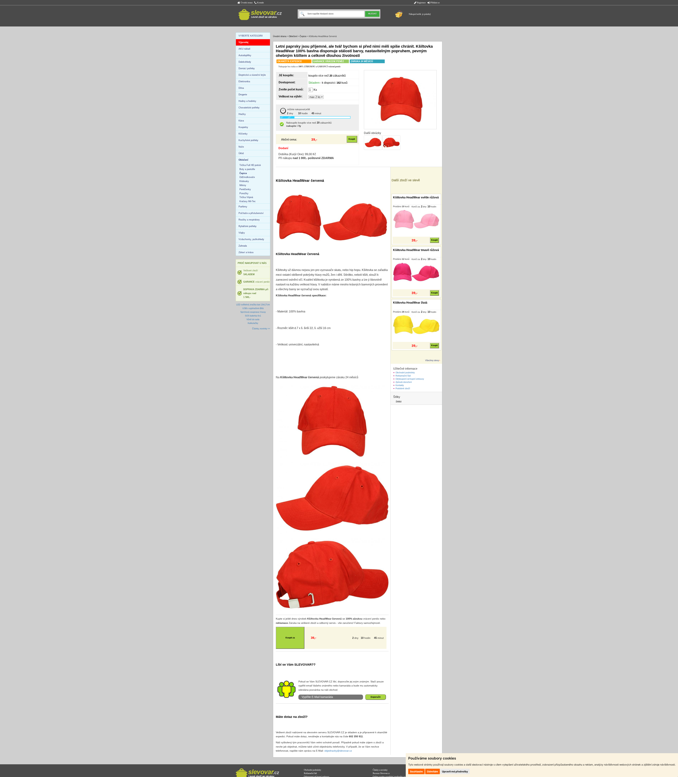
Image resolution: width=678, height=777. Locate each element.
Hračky (242, 114)
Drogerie (243, 94)
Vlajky (242, 232)
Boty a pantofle (247, 169)
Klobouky (244, 181)
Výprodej (243, 42)
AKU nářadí (244, 48)
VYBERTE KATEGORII (251, 35)
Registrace (421, 2)
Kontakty (400, 385)
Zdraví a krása (246, 252)
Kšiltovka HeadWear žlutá (410, 302)
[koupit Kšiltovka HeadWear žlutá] (416, 324)
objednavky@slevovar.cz (338, 750)
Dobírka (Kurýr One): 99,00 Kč (297, 154)
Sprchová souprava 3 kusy (253, 312)
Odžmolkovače (247, 177)
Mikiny (242, 185)
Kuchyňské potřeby (248, 140)
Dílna (241, 88)
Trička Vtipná (246, 197)
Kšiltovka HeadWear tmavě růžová (416, 250)
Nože (241, 146)
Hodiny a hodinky (247, 101)
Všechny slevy (432, 360)
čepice (399, 401)
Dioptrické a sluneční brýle (252, 75)
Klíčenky (243, 133)
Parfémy (243, 206)
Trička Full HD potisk (250, 165)
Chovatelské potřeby (249, 107)
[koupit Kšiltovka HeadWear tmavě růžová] (416, 272)
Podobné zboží (403, 388)
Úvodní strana (246, 2)
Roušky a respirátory (249, 219)
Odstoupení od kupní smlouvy (410, 379)
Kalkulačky (253, 323)
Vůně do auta (252, 319)
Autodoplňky (245, 55)
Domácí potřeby (247, 68)
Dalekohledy (245, 62)
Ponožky (243, 193)
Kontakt (260, 2)
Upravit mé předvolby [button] (455, 771)
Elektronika (244, 81)
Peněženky (245, 189)
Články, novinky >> (261, 328)
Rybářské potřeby (248, 226)
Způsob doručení (404, 382)
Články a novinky (380, 770)
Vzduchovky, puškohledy (251, 239)
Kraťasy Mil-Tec (247, 201)
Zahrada (243, 245)
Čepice (303, 36)
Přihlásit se (435, 2)
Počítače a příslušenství (251, 213)
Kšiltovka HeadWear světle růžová (416, 197)
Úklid (241, 153)
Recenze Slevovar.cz (381, 773)
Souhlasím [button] (416, 771)
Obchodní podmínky (405, 372)
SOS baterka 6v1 (253, 316)
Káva (241, 120)
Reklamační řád (403, 376)
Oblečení (293, 36)
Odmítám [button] (432, 771)
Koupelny (243, 127)
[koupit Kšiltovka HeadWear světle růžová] (416, 219)
